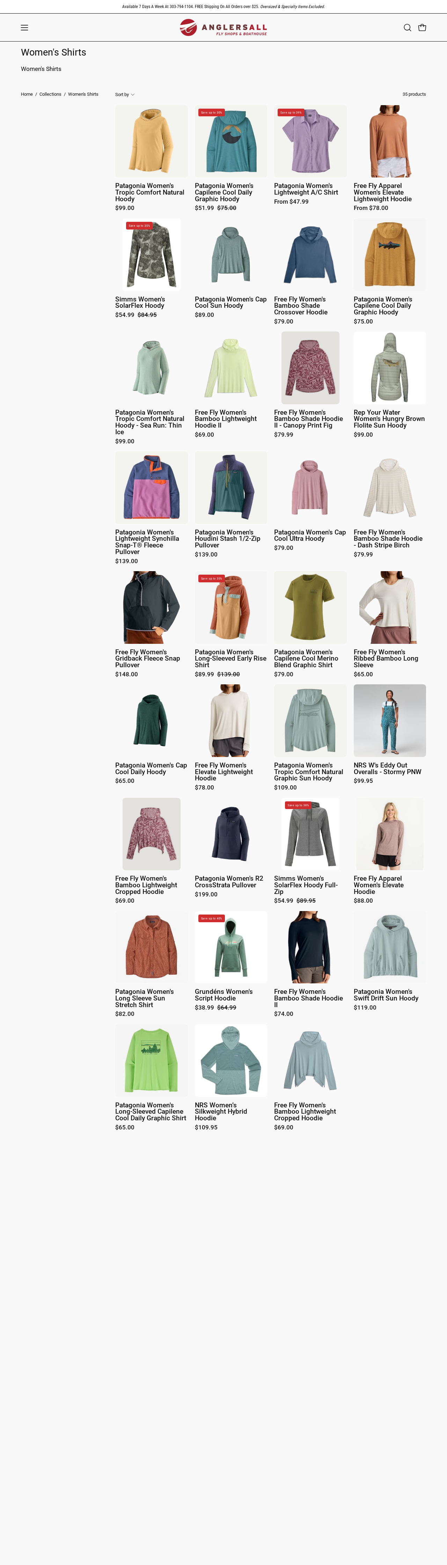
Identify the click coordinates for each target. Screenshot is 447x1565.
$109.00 (285, 788)
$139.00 (126, 562)
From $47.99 (291, 202)
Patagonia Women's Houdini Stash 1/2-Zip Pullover (228, 539)
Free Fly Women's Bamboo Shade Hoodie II (308, 998)
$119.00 (365, 1008)
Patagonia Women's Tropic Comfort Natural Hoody (149, 192)
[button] (407, 27)
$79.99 (283, 435)
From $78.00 (371, 208)
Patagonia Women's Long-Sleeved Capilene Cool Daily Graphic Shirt (150, 1112)
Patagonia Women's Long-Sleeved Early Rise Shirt (230, 659)
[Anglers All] (223, 27)
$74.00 (283, 1014)
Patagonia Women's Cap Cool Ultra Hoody (310, 535)
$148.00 (126, 675)
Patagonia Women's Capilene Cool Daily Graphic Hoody (224, 192)
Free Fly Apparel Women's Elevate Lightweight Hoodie (383, 192)
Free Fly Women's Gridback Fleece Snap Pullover (147, 659)
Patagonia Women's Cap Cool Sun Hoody (231, 302)
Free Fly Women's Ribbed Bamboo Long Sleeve (386, 659)
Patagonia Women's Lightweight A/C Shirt (306, 189)
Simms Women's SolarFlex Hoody (140, 302)
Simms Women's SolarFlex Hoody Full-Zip (306, 885)
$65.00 (363, 675)
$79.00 (283, 322)
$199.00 (206, 895)
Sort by (122, 94)
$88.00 (363, 901)
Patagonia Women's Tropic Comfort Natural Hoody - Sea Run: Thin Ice (149, 422)
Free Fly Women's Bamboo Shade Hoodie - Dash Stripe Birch (388, 539)
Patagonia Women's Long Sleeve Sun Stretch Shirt (144, 998)
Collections (50, 94)
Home (27, 94)
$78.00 (204, 788)
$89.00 (204, 315)
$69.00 (204, 435)
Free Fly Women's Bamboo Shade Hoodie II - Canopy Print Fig (308, 419)
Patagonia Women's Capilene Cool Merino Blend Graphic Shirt (306, 659)
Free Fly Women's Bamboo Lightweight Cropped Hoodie (146, 885)
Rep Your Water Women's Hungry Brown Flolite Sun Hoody (389, 419)
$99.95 (363, 781)
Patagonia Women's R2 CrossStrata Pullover (229, 881)
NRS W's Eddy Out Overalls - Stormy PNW (388, 768)
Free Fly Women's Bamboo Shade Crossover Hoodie (301, 306)
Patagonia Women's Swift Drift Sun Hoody (386, 995)
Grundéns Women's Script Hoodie (224, 995)
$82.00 (124, 1014)
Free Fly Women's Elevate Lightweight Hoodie (224, 772)
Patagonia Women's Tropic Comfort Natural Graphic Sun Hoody (308, 772)
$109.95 (206, 1128)
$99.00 (124, 208)
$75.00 (363, 322)
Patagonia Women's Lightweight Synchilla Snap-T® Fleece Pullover (147, 542)
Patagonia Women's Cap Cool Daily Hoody (151, 768)
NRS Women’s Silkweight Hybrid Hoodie (221, 1112)
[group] (223, 6)
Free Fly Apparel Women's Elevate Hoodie (379, 885)
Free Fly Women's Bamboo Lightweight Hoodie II (226, 419)
